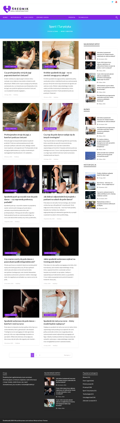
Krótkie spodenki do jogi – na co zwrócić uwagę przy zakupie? (58, 73)
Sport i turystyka (58, 17)
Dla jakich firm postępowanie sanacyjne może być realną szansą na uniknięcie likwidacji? (106, 98)
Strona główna (52, 31)
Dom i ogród (28, 17)
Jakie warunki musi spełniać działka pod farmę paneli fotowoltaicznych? (105, 154)
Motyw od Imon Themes (41, 420)
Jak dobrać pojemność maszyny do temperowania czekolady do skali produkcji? (106, 54)
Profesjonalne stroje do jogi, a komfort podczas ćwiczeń (17, 135)
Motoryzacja (16, 17)
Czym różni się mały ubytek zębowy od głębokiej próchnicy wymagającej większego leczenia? (105, 76)
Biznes (5, 17)
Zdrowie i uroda (42, 17)
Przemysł (71, 17)
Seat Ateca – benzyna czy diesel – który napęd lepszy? (105, 183)
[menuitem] (5, 17)
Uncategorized (87, 397)
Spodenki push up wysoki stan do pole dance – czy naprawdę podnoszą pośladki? (21, 199)
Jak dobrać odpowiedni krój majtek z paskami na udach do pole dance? (60, 198)
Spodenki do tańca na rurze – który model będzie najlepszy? (59, 322)
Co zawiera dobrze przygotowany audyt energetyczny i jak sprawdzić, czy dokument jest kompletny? (106, 142)
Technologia (83, 17)
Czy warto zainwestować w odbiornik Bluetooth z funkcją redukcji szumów (106, 193)
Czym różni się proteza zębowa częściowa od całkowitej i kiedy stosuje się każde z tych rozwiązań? (106, 65)
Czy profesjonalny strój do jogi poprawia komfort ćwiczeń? (17, 73)
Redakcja (16, 94)
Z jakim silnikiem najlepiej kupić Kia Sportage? (105, 174)
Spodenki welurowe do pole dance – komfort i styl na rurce (20, 322)
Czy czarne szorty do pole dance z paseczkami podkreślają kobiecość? (19, 260)
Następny (67, 355)
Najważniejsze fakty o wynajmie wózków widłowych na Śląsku (106, 203)
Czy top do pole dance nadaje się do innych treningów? (59, 135)
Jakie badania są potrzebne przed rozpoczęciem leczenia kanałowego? (106, 87)
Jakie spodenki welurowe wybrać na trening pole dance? (59, 260)
